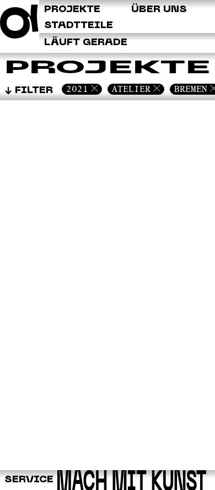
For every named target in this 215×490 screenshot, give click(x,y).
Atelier (131, 89)
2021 (77, 89)
